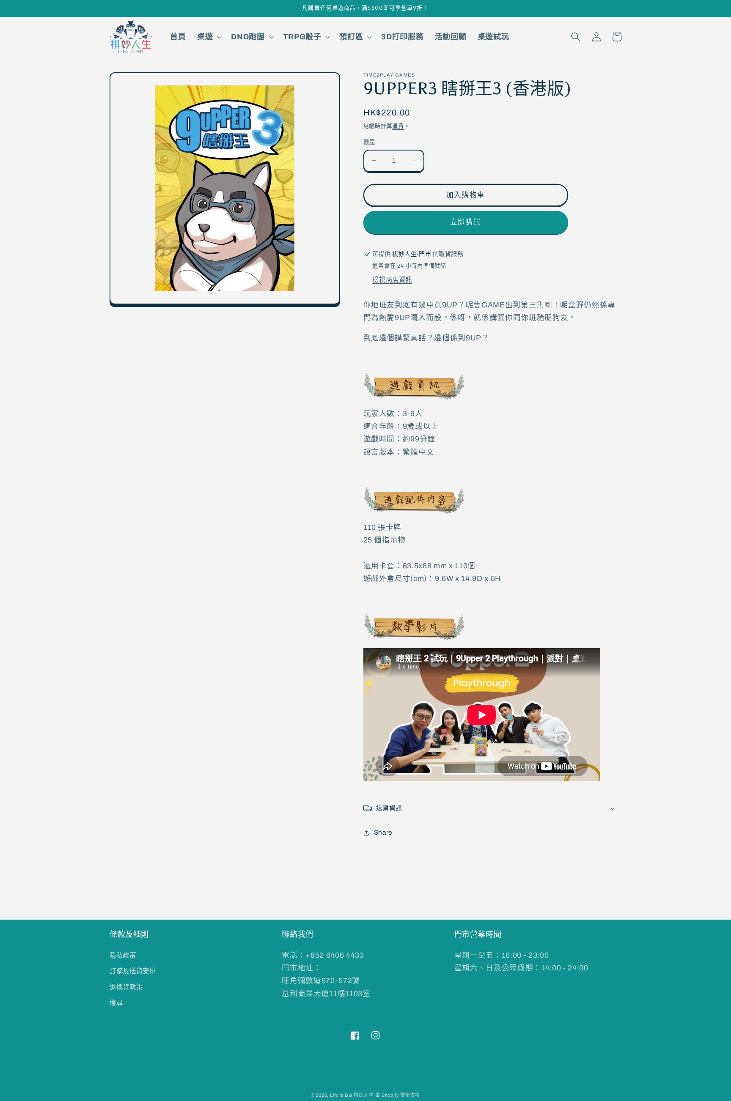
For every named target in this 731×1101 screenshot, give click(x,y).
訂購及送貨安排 (133, 971)
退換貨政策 (126, 987)
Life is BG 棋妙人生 (352, 1095)
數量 (369, 142)
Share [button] (383, 832)
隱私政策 (123, 955)
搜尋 (116, 1003)
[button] (208, 36)
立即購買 (465, 222)
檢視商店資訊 (392, 279)
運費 (398, 126)
